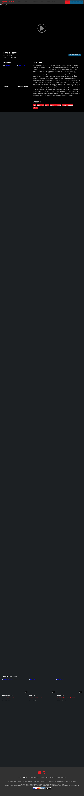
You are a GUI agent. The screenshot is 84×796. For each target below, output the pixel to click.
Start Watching (74, 55)
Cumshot (70, 105)
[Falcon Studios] (8, 2)
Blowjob (35, 107)
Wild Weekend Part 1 (8, 695)
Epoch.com (12, 785)
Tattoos (64, 105)
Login (67, 2)
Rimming (58, 105)
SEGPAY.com (54, 785)
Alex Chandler (38, 697)
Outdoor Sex (40, 105)
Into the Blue (60, 695)
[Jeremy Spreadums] (24, 75)
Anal (34, 105)
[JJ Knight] (10, 75)
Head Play (32, 695)
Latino (47, 105)
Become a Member (76, 2)
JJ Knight (6, 86)
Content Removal (75, 785)
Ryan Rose (5, 697)
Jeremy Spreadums (23, 86)
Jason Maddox (12, 697)
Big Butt (52, 105)
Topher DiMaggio (61, 697)
